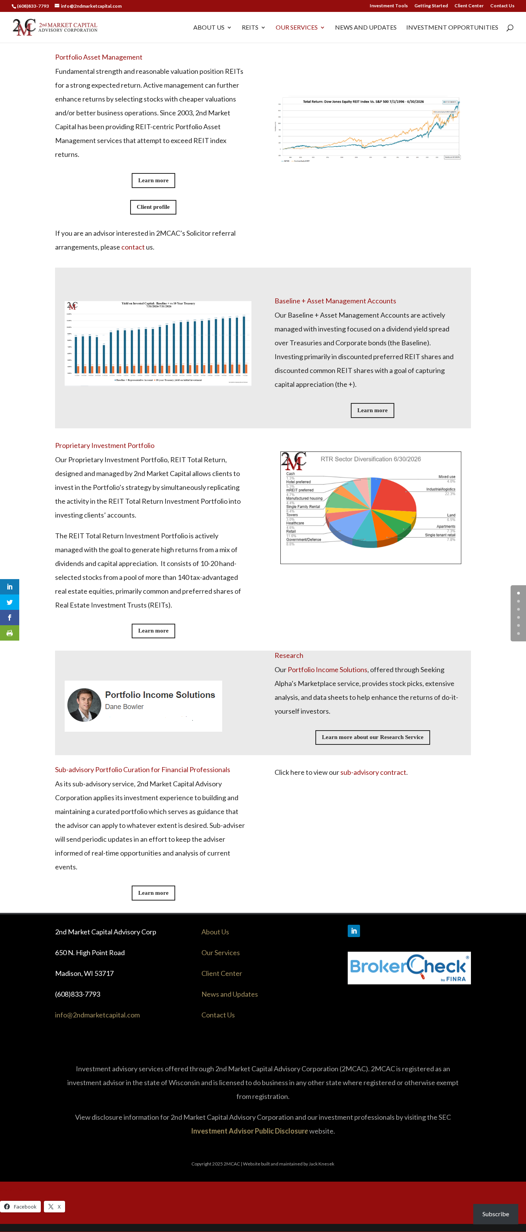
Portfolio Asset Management (98, 57)
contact (133, 247)
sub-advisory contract (373, 772)
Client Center (469, 5)
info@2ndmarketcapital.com (97, 1015)
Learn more (153, 180)
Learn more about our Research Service (373, 737)
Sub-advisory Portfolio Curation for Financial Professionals (142, 769)
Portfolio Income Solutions (326, 669)
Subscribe (495, 1213)
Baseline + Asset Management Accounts (335, 300)
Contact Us (502, 5)
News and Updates (366, 28)
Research (289, 655)
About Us (208, 28)
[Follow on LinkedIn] (354, 931)
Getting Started (431, 5)
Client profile (153, 207)
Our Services (297, 28)
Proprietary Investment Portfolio (104, 445)
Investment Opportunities (452, 28)
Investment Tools (389, 5)
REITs (250, 28)
